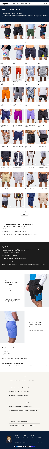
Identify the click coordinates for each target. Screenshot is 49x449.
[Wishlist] (44, 3)
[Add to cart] (10, 37)
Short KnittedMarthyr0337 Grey (43, 83)
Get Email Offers (25, 439)
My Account (40, 440)
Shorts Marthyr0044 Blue (29, 209)
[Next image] (11, 31)
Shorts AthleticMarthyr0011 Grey (43, 167)
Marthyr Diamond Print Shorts (30, 83)
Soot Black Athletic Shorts (17, 40)
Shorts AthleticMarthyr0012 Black (29, 146)
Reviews (31, 437)
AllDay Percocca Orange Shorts (5, 104)
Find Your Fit (40, 442)
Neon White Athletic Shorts (4, 61)
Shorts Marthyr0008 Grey (4, 209)
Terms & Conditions (18, 440)
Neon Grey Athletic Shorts (17, 61)
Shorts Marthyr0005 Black (17, 209)
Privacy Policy (17, 439)
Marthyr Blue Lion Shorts (29, 104)
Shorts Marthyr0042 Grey (17, 188)
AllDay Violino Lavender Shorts (30, 125)
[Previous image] (1, 31)
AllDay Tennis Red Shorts (17, 83)
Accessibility (17, 437)
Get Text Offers (25, 437)
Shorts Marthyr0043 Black (4, 167)
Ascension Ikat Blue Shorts (17, 167)
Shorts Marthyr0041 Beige (42, 209)
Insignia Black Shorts (41, 104)
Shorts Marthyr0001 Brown (4, 188)
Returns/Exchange (41, 439)
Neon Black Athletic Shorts (4, 40)
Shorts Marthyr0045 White (29, 167)
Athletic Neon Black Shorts (42, 61)
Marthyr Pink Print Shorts (4, 146)
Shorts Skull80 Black (41, 125)
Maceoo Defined (20, 3)
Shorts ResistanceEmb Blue (4, 125)
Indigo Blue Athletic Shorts (29, 61)
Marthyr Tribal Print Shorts (4, 83)
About (31, 439)
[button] (23, 67)
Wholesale (25, 442)
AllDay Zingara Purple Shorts (17, 125)
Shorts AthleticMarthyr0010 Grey (43, 188)
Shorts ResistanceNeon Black (42, 146)
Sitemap (31, 442)
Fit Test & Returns (28, 3)
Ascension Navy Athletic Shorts (18, 146)
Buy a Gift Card (40, 437)
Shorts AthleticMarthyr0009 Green (29, 188)
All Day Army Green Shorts (29, 40)
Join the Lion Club (33, 440)
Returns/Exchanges (18, 442)
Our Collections (13, 3)
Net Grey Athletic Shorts (17, 104)
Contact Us (25, 440)
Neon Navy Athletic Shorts (42, 40)
